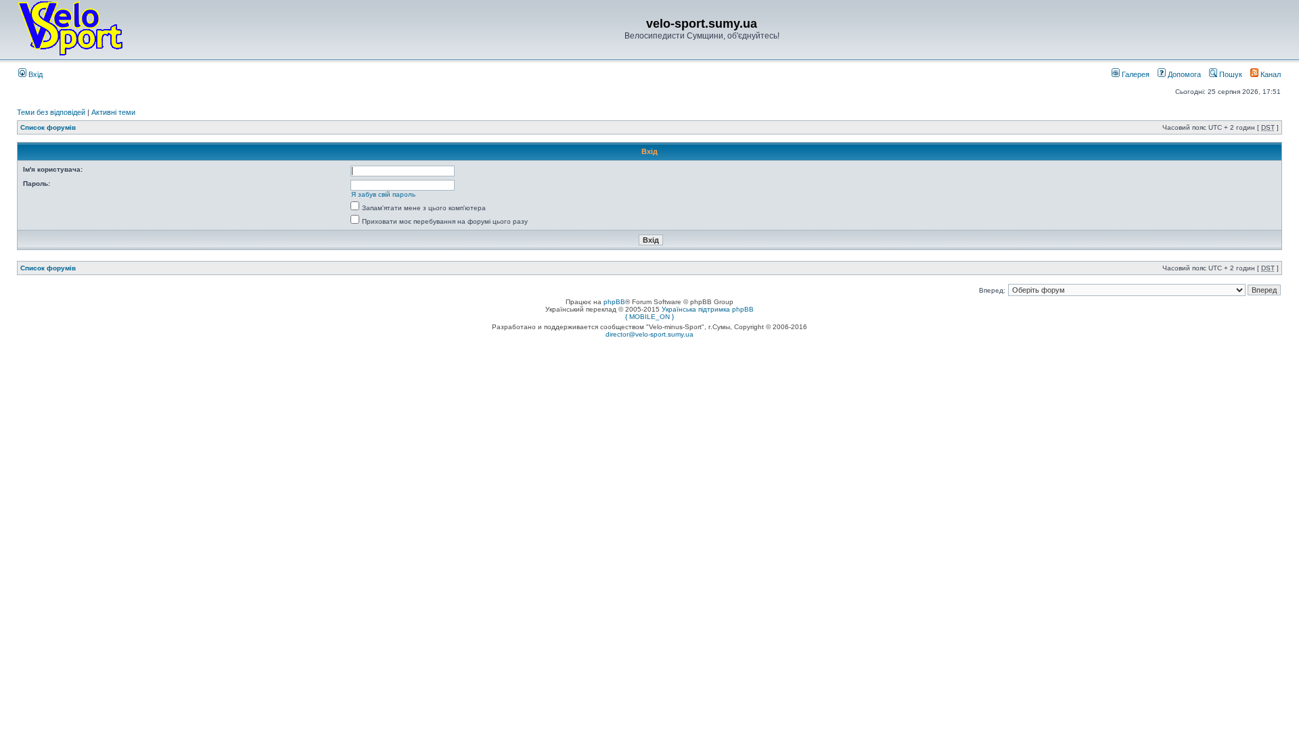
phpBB (614, 302)
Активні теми (113, 112)
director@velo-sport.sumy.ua (649, 334)
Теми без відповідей (51, 112)
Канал (1269, 74)
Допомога (1183, 74)
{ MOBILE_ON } (649, 316)
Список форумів (48, 127)
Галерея (1134, 74)
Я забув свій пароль (383, 194)
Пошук (1229, 74)
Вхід (34, 74)
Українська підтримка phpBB (708, 309)
